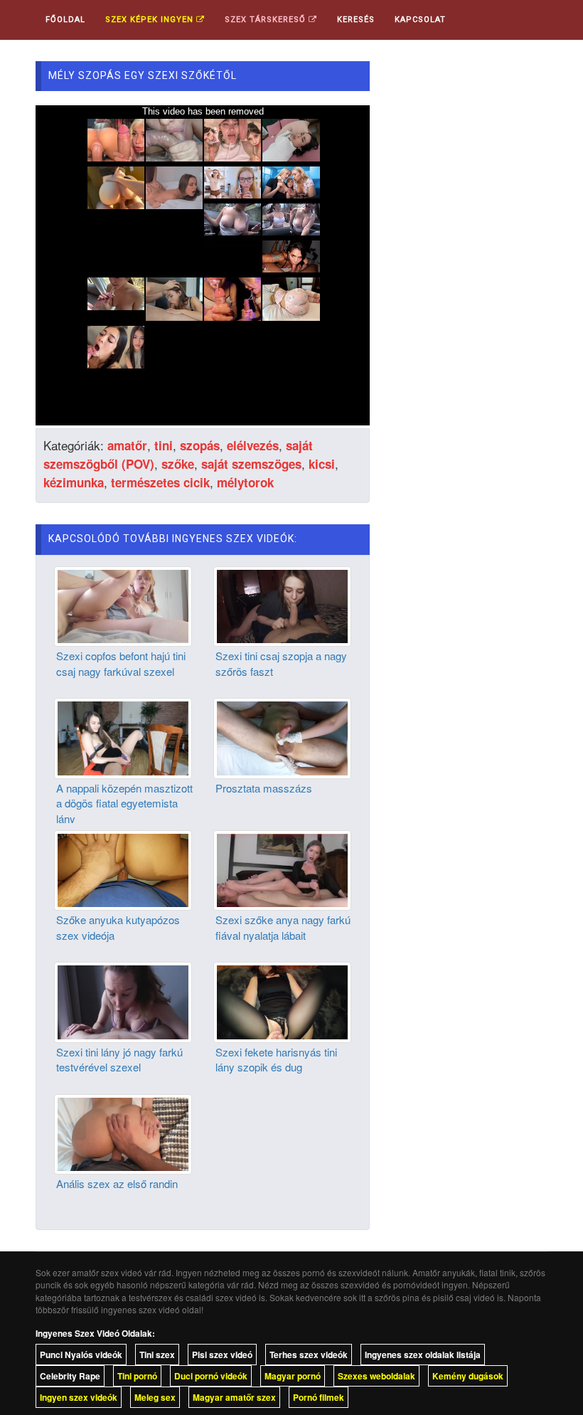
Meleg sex (155, 1397)
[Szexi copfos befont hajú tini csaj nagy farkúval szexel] (123, 605)
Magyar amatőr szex (234, 1397)
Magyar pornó (292, 1375)
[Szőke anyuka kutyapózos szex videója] (123, 869)
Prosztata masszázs (263, 787)
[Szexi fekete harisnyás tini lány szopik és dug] (282, 1001)
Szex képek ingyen (150, 19)
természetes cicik (160, 482)
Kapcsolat (420, 19)
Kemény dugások (467, 1375)
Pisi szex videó (222, 1354)
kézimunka (73, 482)
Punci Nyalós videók (81, 1354)
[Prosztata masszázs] (282, 737)
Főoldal (65, 19)
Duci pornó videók (210, 1375)
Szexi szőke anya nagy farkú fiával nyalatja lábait (283, 927)
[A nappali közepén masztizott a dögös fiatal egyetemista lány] (123, 737)
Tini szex (157, 1354)
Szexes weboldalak (376, 1375)
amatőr (127, 445)
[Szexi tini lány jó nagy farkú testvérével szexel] (123, 1001)
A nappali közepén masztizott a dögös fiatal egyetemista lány (124, 803)
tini (163, 445)
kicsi (322, 463)
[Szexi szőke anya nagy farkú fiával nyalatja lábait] (282, 869)
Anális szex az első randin (117, 1183)
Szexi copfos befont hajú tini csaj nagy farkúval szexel (121, 663)
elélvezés (253, 445)
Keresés (356, 19)
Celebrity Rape (70, 1375)
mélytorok (245, 482)
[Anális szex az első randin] (123, 1132)
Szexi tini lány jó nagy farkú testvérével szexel (119, 1059)
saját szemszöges (251, 463)
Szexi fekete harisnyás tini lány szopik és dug (276, 1059)
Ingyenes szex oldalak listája (423, 1354)
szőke (177, 463)
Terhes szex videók (308, 1354)
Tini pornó (137, 1375)
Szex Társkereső (267, 19)
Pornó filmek (318, 1397)
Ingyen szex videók (78, 1397)
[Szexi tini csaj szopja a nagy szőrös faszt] (282, 605)
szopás (200, 445)
